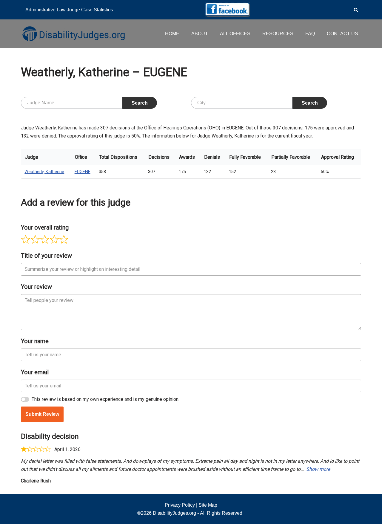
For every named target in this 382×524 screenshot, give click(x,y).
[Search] (356, 9)
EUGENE (82, 171)
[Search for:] (71, 103)
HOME (172, 33)
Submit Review (42, 414)
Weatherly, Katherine (44, 171)
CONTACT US (342, 33)
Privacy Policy (180, 505)
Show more (318, 469)
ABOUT (199, 33)
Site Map (207, 505)
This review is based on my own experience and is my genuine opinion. (105, 399)
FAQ (310, 33)
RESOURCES (277, 33)
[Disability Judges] (73, 33)
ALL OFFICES (235, 33)
